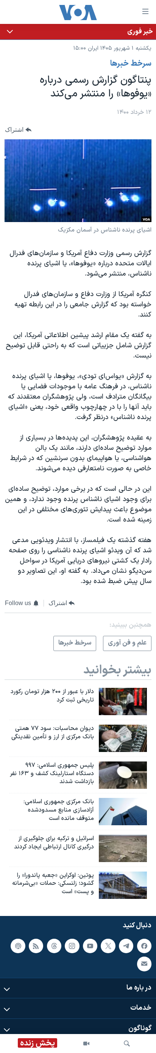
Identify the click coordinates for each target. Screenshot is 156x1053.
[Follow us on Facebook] (144, 946)
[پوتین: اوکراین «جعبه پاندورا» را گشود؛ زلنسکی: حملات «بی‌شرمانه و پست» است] (123, 885)
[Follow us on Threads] (54, 946)
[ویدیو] (86, 1043)
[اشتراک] (144, 964)
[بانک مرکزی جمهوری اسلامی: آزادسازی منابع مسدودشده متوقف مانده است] (123, 811)
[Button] (18, 130)
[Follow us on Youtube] (90, 946)
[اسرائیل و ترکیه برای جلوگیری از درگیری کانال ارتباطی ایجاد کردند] (123, 848)
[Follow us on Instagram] (72, 946)
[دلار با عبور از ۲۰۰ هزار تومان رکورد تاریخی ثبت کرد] (123, 701)
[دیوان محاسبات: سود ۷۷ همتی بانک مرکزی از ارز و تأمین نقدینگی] (123, 738)
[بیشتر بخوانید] (78, 31)
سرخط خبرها (130, 64)
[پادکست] (18, 946)
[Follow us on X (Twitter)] (108, 946)
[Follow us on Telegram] (126, 946)
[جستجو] (126, 1043)
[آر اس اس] (36, 946)
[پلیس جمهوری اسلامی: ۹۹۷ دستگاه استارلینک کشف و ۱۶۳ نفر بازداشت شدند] (123, 775)
